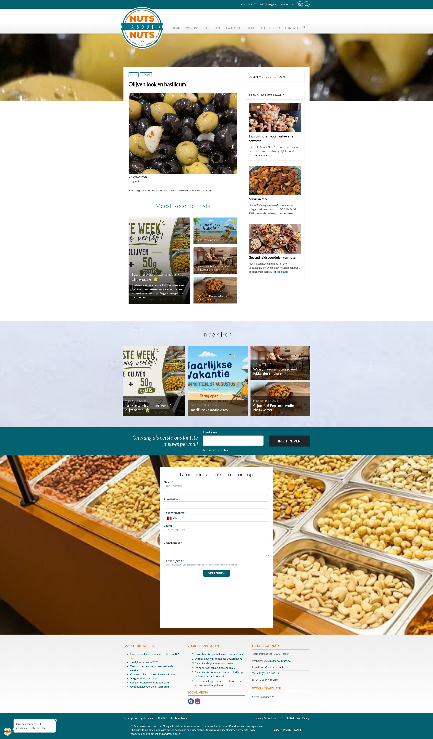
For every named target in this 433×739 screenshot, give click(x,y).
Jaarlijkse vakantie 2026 (210, 239)
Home (176, 27)
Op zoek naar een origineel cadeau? (215, 667)
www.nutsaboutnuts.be (277, 660)
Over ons (191, 27)
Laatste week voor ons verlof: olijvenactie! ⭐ (157, 276)
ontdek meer (261, 155)
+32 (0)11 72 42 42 (268, 673)
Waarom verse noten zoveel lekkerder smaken (213, 268)
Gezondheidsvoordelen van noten (273, 257)
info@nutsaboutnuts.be (274, 667)
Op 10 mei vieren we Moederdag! (149, 682)
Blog (251, 27)
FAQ (262, 27)
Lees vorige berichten (215, 449)
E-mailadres (210, 432)
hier (43, 728)
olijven (146, 74)
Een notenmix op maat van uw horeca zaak (219, 654)
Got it (298, 729)
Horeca (275, 27)
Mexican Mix (258, 199)
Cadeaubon (235, 27)
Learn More (282, 729)
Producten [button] (211, 27)
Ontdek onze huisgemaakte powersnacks (218, 658)
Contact (292, 27)
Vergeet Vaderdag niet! (143, 678)
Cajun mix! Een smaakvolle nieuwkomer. (153, 674)
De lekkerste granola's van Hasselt (214, 663)
